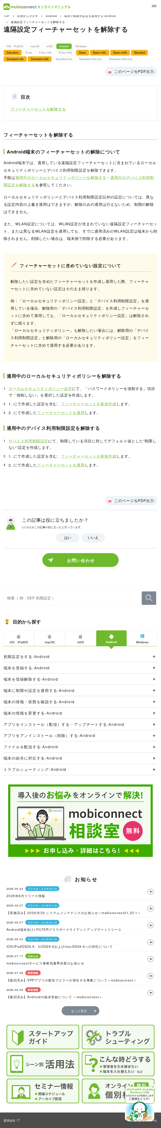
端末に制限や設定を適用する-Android (90, 16)
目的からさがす (27, 16)
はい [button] (67, 538)
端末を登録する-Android (27, 667)
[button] (139, 1103)
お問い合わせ (81, 560)
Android (51, 16)
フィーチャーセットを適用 (61, 412)
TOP (7, 16)
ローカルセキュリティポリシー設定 (40, 388)
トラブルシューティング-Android (35, 769)
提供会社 (9, 1120)
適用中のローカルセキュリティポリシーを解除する (60, 177)
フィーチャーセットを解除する (38, 109)
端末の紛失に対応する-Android (33, 758)
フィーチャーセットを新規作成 (88, 403)
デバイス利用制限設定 (28, 440)
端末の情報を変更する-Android (33, 713)
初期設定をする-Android (27, 656)
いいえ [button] (93, 538)
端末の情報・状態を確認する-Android (39, 701)
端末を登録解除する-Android (31, 679)
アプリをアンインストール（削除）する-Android (49, 735)
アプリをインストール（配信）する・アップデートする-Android (64, 724)
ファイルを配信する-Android (31, 746)
